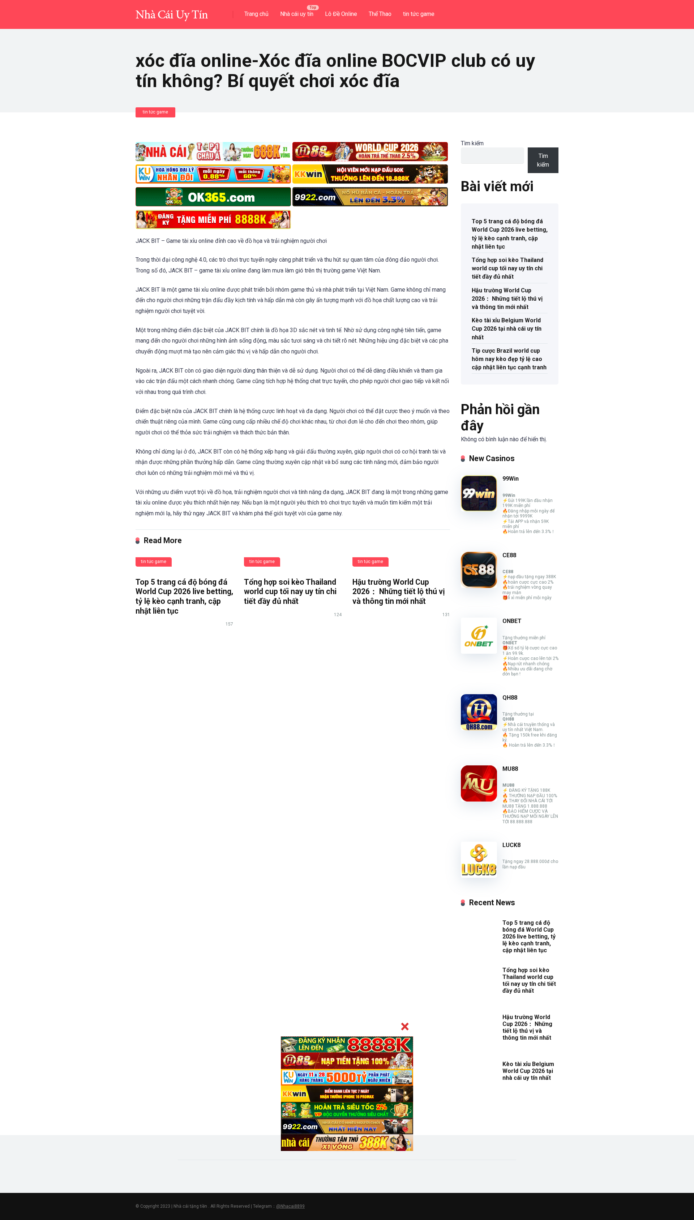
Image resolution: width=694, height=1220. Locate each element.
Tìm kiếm (472, 143)
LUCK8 (511, 845)
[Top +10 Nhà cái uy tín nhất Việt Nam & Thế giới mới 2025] (172, 12)
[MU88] (479, 799)
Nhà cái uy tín (296, 13)
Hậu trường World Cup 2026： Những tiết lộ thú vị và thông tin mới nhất (398, 591)
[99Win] (479, 509)
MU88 (510, 768)
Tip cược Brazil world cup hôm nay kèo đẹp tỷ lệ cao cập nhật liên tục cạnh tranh (509, 359)
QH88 (509, 697)
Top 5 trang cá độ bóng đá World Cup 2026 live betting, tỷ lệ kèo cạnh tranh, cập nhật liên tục (184, 596)
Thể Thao (380, 13)
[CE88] (479, 586)
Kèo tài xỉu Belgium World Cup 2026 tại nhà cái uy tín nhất (506, 328)
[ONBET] (479, 651)
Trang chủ (256, 13)
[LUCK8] (479, 875)
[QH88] (479, 728)
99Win (510, 478)
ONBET (512, 621)
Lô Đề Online (341, 13)
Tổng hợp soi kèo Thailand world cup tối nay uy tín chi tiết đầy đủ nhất (290, 591)
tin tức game (418, 13)
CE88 (509, 555)
